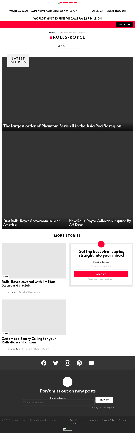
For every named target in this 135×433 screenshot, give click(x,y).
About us (74, 423)
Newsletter (92, 420)
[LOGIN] (109, 24)
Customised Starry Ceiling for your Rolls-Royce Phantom (29, 340)
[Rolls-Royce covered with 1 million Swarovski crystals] (34, 261)
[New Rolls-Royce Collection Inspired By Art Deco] (100, 180)
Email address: (101, 262)
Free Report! (76, 420)
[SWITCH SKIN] (103, 24)
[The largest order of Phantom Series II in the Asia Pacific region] (67, 94)
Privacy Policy (108, 420)
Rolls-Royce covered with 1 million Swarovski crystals (28, 283)
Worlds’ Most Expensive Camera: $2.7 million (43, 11)
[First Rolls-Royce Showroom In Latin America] (35, 180)
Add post (124, 25)
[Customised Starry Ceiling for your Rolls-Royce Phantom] (34, 317)
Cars (5, 277)
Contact (123, 420)
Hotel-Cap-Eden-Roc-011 (108, 11)
